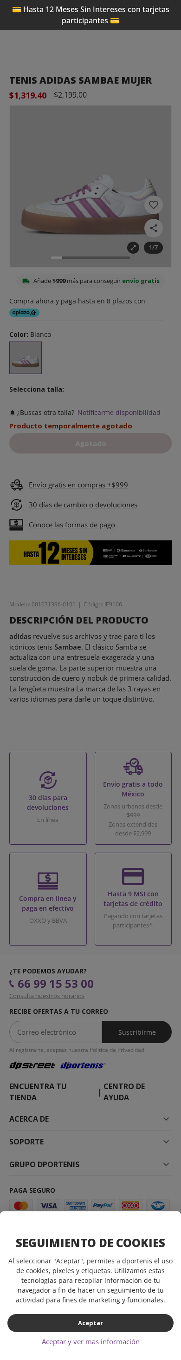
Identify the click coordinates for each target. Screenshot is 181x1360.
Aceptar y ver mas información (91, 1341)
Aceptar (90, 1323)
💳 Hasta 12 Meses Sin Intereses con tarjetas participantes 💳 (90, 15)
